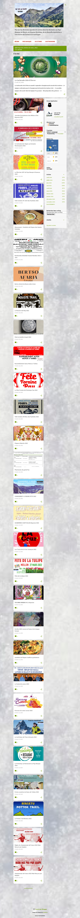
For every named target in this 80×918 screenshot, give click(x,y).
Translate (60, 133)
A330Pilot (45, 912)
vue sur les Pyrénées (57, 113)
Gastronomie (50, 41)
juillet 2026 (49, 180)
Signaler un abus (51, 225)
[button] (64, 94)
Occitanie (38, 41)
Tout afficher (18, 49)
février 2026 (50, 193)
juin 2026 (49, 183)
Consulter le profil (58, 116)
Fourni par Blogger (41, 909)
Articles (51, 123)
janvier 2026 (50, 196)
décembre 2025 (51, 199)
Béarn (17, 41)
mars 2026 (49, 191)
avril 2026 (49, 188)
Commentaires (53, 125)
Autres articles (28, 888)
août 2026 (49, 177)
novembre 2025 (51, 202)
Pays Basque (26, 41)
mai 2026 (49, 185)
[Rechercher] (66, 5)
